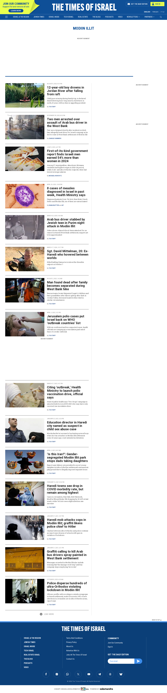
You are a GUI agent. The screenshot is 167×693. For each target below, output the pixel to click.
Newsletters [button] (132, 17)
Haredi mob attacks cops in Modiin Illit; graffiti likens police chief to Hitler (66, 523)
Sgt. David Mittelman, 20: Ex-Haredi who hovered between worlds (67, 254)
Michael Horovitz (55, 175)
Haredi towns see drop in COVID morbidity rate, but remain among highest (65, 489)
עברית (162, 12)
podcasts (28, 663)
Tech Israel (68, 17)
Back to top (156, 620)
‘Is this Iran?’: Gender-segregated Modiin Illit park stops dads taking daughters (67, 457)
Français (155, 12)
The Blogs (97, 17)
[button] (157, 4)
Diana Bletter (54, 205)
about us (69, 646)
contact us (70, 659)
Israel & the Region (21, 17)
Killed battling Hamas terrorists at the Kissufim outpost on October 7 (65, 263)
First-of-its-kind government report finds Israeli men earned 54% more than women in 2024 (67, 156)
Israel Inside (54, 17)
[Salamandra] (106, 689)
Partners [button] (149, 17)
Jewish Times (39, 17)
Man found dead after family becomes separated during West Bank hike (67, 286)
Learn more (16, 11)
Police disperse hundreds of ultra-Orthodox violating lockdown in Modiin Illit (67, 586)
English (147, 12)
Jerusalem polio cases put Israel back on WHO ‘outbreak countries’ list (65, 319)
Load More (49, 614)
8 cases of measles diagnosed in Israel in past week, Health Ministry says (66, 191)
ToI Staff (52, 106)
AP (63, 205)
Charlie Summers (55, 138)
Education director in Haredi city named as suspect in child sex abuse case (67, 426)
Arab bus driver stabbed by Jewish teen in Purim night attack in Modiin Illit (66, 223)
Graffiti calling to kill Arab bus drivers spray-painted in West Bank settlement (67, 555)
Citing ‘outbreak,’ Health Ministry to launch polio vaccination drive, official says (65, 392)
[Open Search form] (161, 17)
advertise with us (72, 651)
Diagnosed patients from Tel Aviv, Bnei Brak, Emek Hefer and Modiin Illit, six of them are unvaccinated (67, 200)
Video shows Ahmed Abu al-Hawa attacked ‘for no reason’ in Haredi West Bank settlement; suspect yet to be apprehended (67, 232)
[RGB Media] (85, 689)
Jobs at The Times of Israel (76, 655)
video (26, 667)
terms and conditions (74, 638)
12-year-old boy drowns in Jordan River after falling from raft (65, 91)
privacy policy (71, 642)
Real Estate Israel (32, 655)
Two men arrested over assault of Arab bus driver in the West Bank (67, 122)
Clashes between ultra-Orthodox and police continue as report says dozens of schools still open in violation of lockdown (67, 533)
